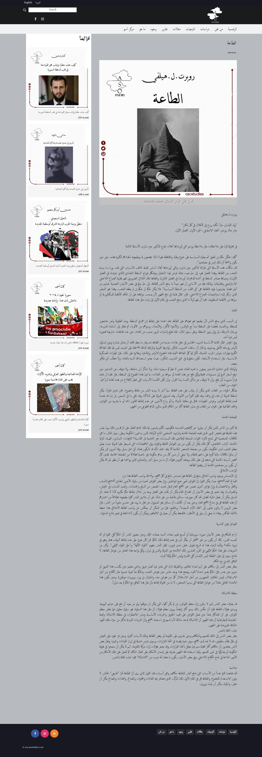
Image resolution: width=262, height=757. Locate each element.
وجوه (153, 29)
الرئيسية (232, 29)
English (28, 3)
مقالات (176, 29)
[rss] (54, 733)
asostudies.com (36, 747)
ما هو (142, 29)
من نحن (219, 29)
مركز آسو (128, 29)
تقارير (164, 29)
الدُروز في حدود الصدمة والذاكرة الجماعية (72, 189)
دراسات (204, 29)
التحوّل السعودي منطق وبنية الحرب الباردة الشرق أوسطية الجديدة (62, 266)
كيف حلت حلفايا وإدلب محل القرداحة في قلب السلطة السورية (63, 112)
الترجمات (190, 29)
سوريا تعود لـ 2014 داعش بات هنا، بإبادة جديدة (69, 343)
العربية (38, 3)
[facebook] (35, 19)
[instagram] (42, 19)
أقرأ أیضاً (84, 39)
